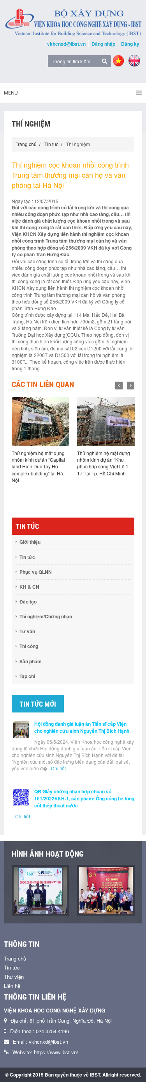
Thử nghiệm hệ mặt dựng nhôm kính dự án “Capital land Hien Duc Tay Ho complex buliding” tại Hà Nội (38, 466)
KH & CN (29, 586)
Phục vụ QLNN (35, 571)
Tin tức (51, 144)
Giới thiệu (29, 541)
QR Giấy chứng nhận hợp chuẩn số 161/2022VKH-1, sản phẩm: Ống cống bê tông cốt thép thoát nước (84, 798)
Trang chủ (26, 144)
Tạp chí (27, 676)
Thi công (28, 646)
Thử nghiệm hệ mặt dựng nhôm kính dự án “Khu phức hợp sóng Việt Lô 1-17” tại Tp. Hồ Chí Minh (103, 463)
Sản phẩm (30, 661)
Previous (119, 385)
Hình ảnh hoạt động (48, 854)
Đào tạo (28, 601)
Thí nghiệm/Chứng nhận (45, 616)
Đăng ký (130, 43)
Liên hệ (12, 985)
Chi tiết (58, 768)
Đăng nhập (103, 43)
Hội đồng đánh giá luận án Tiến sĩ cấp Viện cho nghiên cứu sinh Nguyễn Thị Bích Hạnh (81, 727)
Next (130, 385)
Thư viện (14, 976)
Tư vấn (27, 631)
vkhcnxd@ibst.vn (66, 43)
